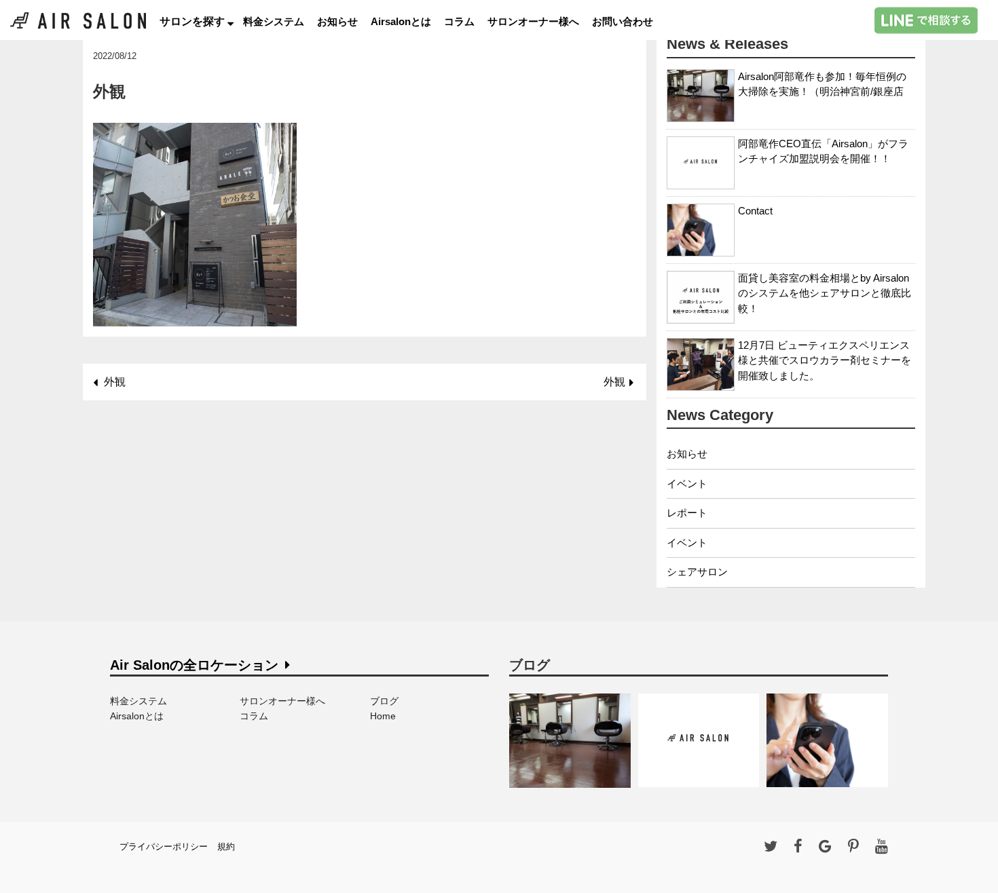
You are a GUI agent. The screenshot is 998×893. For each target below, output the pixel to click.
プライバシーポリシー (163, 846)
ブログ (384, 701)
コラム (459, 21)
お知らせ (337, 21)
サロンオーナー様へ (533, 21)
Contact (755, 210)
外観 (115, 381)
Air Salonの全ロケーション (194, 665)
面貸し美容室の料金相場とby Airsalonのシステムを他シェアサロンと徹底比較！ (824, 293)
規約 (226, 846)
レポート (687, 512)
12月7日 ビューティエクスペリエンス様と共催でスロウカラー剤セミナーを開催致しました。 (824, 360)
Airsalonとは (401, 21)
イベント (687, 483)
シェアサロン (697, 571)
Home (383, 715)
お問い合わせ (622, 21)
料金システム (273, 21)
